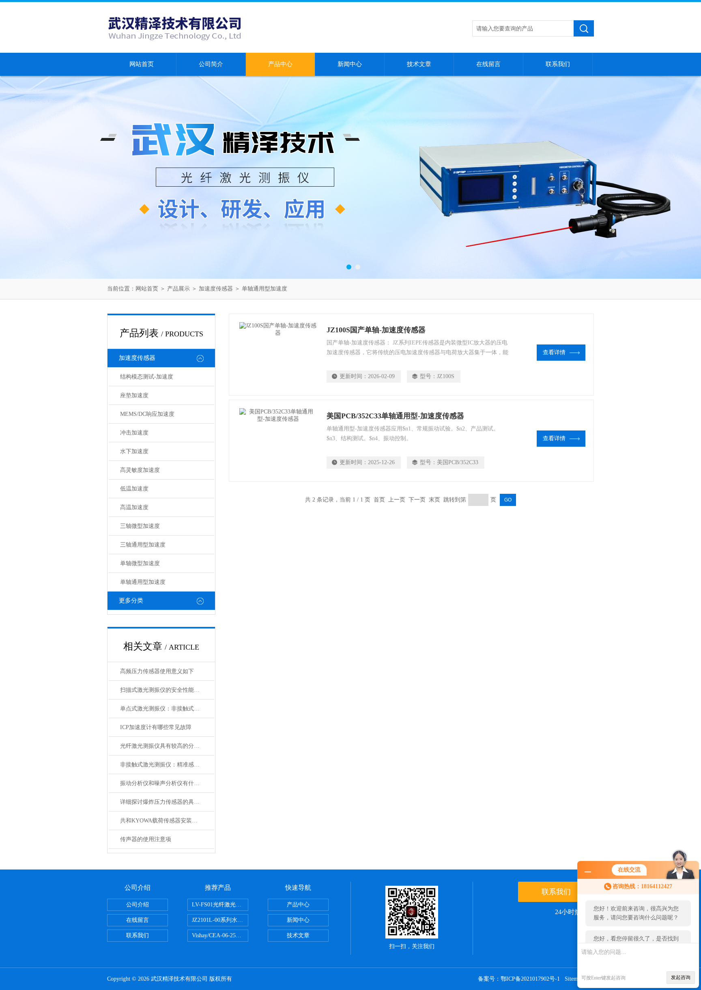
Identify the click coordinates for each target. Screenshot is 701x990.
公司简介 (211, 64)
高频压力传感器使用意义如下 (157, 671)
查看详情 (554, 352)
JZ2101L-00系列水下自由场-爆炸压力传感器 (220, 920)
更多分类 (131, 600)
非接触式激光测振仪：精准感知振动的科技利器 (167, 765)
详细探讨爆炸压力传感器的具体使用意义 (167, 802)
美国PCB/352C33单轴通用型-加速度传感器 (395, 416)
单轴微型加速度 (140, 563)
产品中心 (280, 64)
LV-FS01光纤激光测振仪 (220, 905)
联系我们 (558, 64)
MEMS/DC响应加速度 (147, 414)
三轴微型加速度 (140, 526)
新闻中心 (350, 64)
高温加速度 (134, 507)
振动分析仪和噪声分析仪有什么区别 (165, 783)
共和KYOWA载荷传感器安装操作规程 (167, 821)
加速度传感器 (216, 289)
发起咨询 (680, 977)
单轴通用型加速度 (264, 289)
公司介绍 (137, 905)
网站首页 (141, 64)
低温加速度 (134, 489)
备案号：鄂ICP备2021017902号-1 (519, 979)
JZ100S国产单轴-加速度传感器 (376, 330)
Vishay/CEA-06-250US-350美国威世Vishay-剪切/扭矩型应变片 (220, 935)
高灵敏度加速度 (140, 470)
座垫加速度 (134, 395)
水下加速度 (134, 451)
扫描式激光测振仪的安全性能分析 (162, 690)
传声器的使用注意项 (145, 839)
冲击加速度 (134, 433)
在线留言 (488, 64)
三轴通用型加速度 (143, 545)
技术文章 (419, 64)
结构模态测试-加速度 (146, 377)
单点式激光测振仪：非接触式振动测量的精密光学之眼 (167, 709)
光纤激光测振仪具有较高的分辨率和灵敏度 (167, 746)
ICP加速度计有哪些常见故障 (155, 727)
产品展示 (178, 289)
